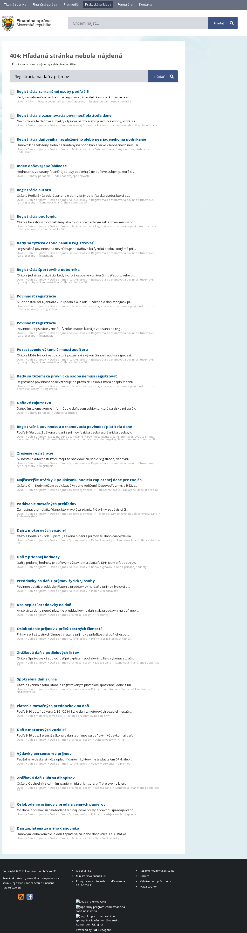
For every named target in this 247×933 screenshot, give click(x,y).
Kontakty (145, 4)
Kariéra (144, 876)
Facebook (30, 897)
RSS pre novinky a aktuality (157, 870)
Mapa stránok (148, 886)
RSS (21, 897)
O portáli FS (83, 870)
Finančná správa (45, 4)
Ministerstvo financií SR (91, 876)
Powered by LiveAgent (93, 930)
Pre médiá (71, 4)
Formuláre (125, 4)
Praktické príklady (98, 4)
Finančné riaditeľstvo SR (40, 871)
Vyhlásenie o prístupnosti (156, 881)
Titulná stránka (15, 4)
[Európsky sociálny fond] (101, 911)
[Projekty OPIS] (91, 901)
